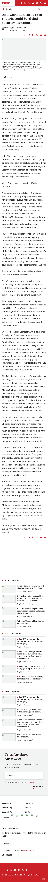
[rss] (41, 3)
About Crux (7, 803)
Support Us (7, 812)
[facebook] (21, 3)
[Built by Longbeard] (44, 879)
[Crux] (6, 3)
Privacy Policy (30, 782)
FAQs (27, 812)
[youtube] (33, 3)
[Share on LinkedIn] (33, 35)
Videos (28, 808)
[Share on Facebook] (29, 35)
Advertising (7, 808)
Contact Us (29, 803)
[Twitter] (25, 28)
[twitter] (29, 3)
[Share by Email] (41, 35)
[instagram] (37, 3)
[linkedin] (25, 3)
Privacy (26, 875)
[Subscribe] (45, 3)
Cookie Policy (35, 875)
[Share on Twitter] (37, 35)
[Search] (39, 9)
